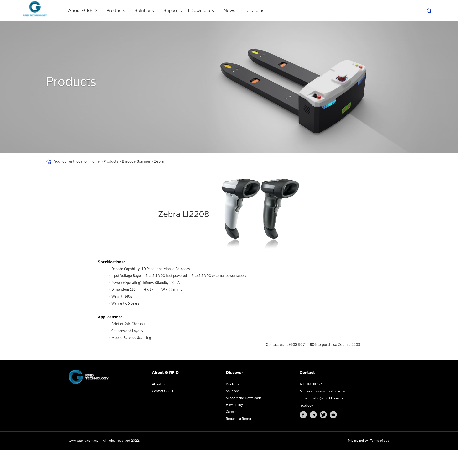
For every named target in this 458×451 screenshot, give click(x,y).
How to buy (234, 405)
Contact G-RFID (163, 391)
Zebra (159, 161)
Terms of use (379, 441)
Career (231, 412)
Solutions (144, 11)
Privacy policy (358, 441)
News (229, 11)
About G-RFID (82, 11)
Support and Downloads (188, 11)
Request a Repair (238, 419)
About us (158, 384)
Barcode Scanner (136, 161)
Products (115, 11)
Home (95, 161)
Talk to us (254, 11)
